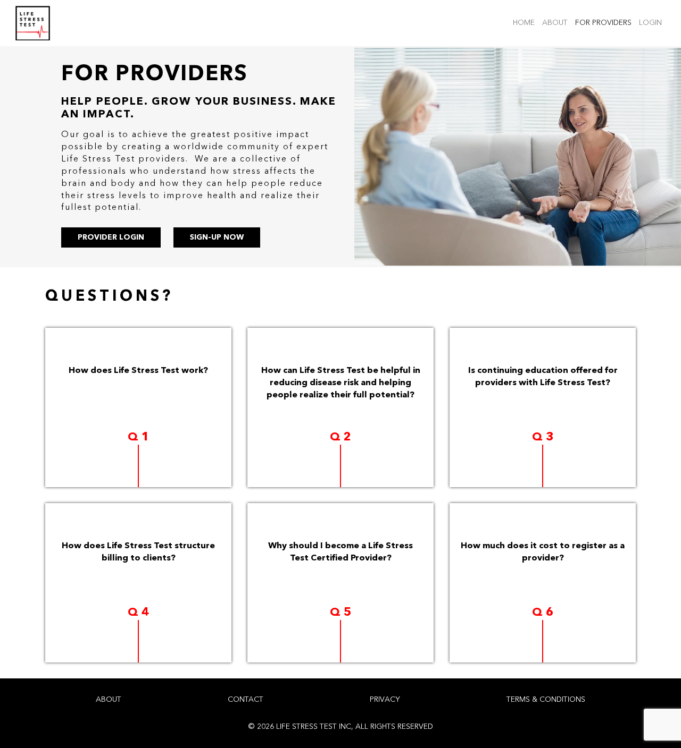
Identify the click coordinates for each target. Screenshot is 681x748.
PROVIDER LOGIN (111, 237)
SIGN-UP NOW (217, 237)
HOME (525, 23)
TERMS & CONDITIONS (545, 699)
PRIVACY (385, 699)
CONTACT (245, 699)
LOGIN (652, 23)
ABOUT (556, 23)
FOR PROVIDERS (605, 23)
